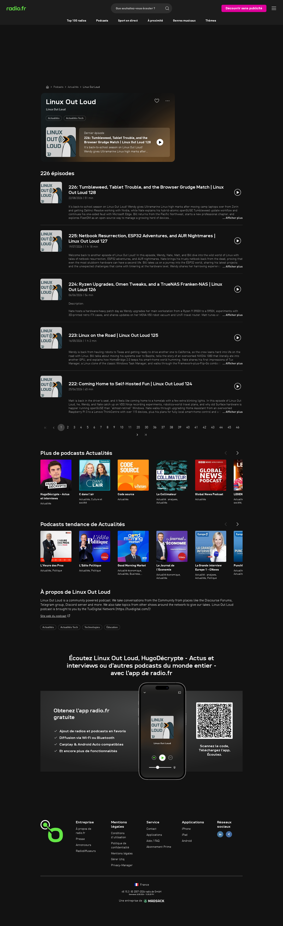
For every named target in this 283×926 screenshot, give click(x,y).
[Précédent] (226, 451)
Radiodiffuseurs (86, 851)
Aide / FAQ (153, 840)
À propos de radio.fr (83, 830)
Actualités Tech (74, 118)
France (144, 884)
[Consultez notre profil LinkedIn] (220, 834)
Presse (80, 839)
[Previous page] (53, 427)
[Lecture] (160, 142)
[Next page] (137, 434)
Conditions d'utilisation (118, 835)
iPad (184, 834)
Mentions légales (122, 853)
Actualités (53, 118)
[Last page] (145, 434)
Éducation (112, 627)
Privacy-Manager (122, 865)
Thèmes (211, 20)
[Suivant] (238, 451)
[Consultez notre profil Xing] (229, 834)
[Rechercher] (167, 8)
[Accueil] (47, 87)
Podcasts (102, 20)
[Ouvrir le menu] (273, 8)
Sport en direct (128, 20)
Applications (154, 834)
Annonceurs (83, 845)
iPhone (186, 828)
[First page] (45, 427)
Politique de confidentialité (120, 845)
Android (187, 840)
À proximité (155, 20)
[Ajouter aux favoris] (157, 100)
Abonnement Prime (158, 846)
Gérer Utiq (118, 859)
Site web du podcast (53, 616)
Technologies (92, 627)
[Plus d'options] (167, 100)
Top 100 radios (76, 20)
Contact (151, 828)
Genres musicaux (184, 20)
